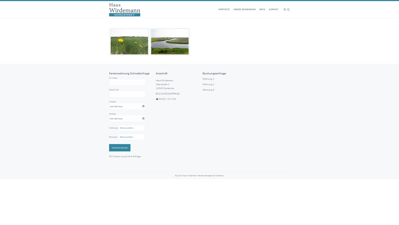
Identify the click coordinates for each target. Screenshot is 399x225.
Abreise (113, 125)
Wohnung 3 (208, 89)
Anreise (113, 119)
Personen (113, 137)
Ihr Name (113, 78)
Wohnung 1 (208, 78)
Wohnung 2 (208, 84)
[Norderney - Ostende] (129, 41)
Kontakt (274, 9)
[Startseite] (124, 9)
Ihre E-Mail (114, 89)
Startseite (224, 9)
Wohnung (113, 132)
